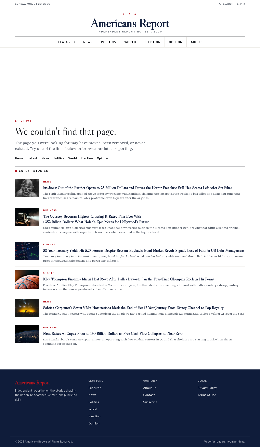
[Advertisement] (130, 78)
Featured (66, 42)
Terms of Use (207, 395)
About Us (149, 388)
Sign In (241, 3)
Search (228, 3)
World (130, 42)
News (88, 42)
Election (152, 42)
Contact (149, 395)
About (196, 42)
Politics (108, 42)
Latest (32, 158)
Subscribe (150, 402)
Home (19, 158)
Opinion (175, 42)
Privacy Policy (207, 388)
